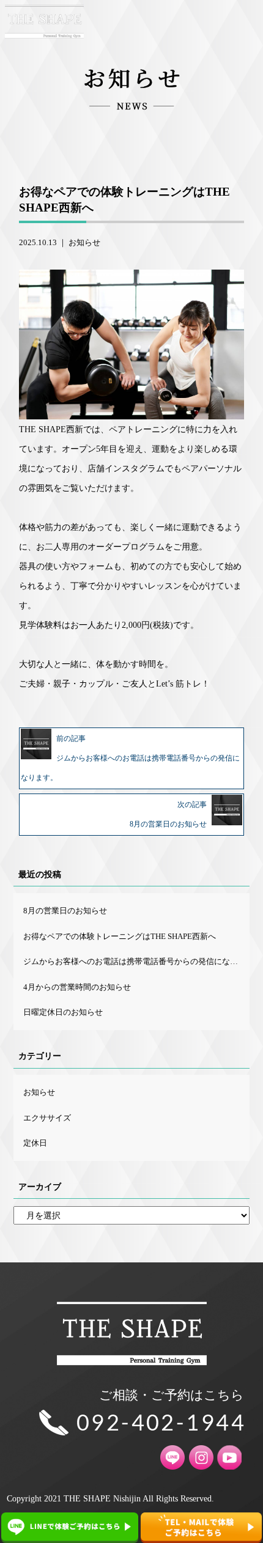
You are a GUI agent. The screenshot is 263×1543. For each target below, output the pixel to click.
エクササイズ (47, 1117)
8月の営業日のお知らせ (65, 910)
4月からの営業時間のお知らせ (77, 987)
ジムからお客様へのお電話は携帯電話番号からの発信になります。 (136, 961)
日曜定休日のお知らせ (63, 1012)
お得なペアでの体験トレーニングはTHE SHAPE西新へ (119, 936)
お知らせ (84, 242)
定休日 (35, 1142)
